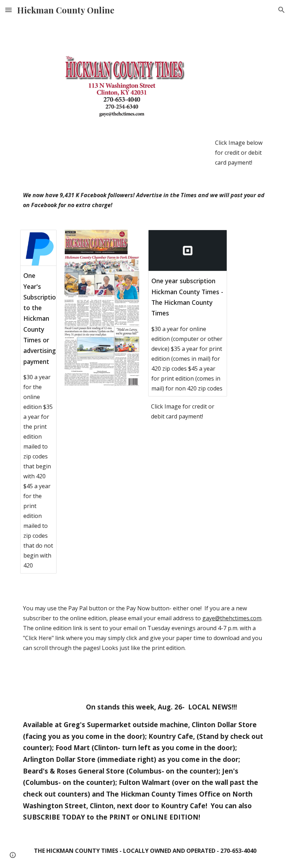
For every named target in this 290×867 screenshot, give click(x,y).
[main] (241, 152)
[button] (8, 9)
